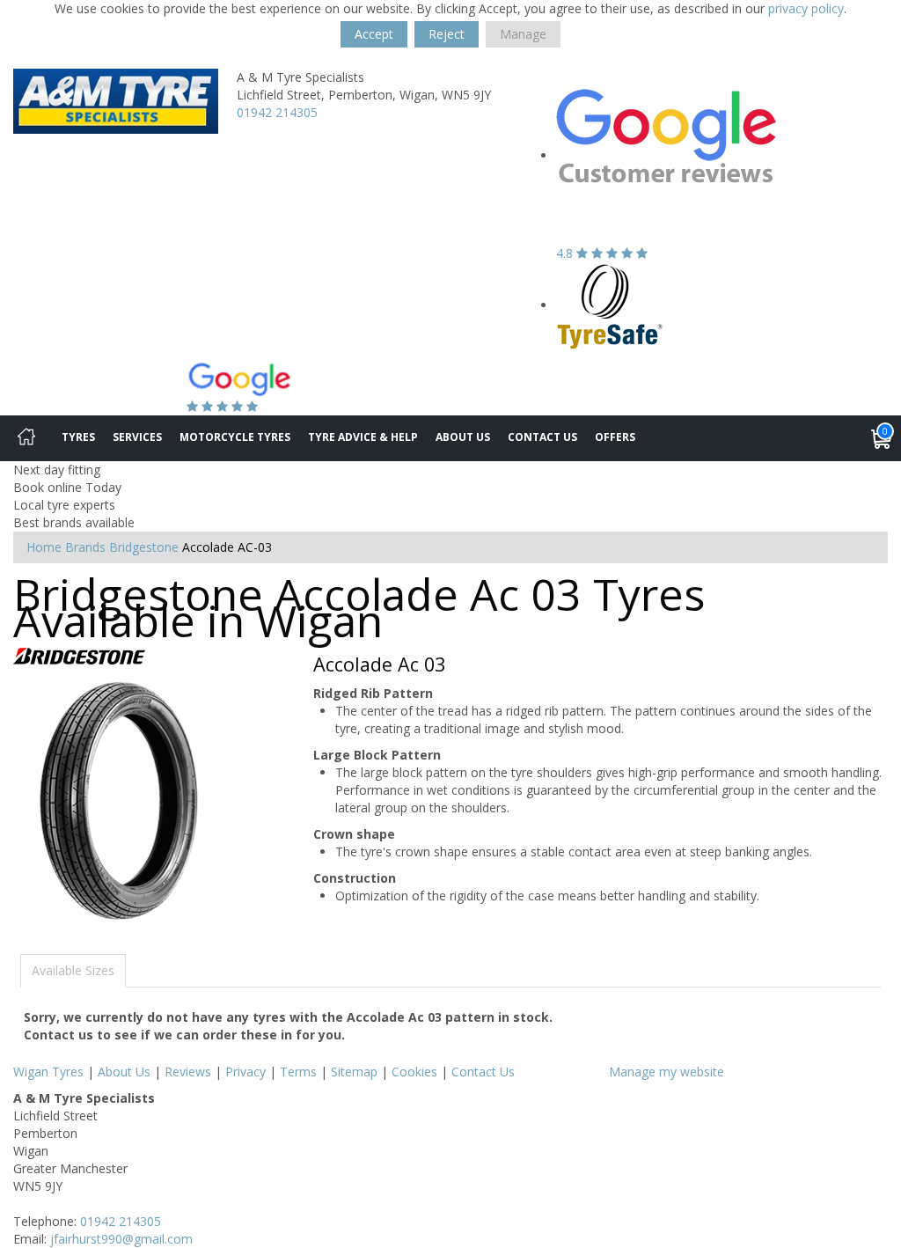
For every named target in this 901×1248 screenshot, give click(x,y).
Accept (374, 34)
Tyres (78, 436)
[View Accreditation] (610, 305)
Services (137, 436)
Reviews (188, 1071)
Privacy (245, 1071)
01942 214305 (277, 112)
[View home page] (115, 100)
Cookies (414, 1071)
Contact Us (542, 436)
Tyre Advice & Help (363, 436)
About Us (463, 436)
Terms (298, 1071)
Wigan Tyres (48, 1071)
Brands (85, 547)
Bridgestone (144, 547)
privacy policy (806, 8)
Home (44, 547)
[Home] (26, 438)
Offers (615, 436)
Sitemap (354, 1071)
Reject (447, 34)
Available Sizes (73, 970)
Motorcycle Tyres (234, 436)
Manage (523, 34)
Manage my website (666, 1071)
